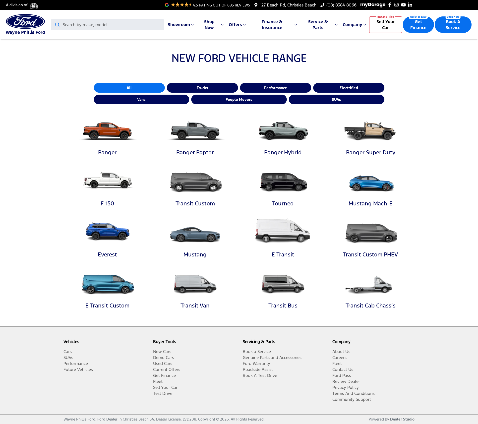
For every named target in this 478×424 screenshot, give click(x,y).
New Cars (162, 351)
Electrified (349, 87)
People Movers (239, 99)
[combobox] (107, 24)
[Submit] (57, 24)
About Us (341, 351)
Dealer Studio (402, 419)
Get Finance (418, 24)
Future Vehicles (78, 369)
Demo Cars (163, 357)
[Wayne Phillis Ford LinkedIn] (411, 4)
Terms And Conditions (353, 393)
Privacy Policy (345, 387)
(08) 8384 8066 (341, 5)
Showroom (179, 24)
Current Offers (166, 369)
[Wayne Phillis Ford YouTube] (404, 4)
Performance (275, 87)
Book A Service (453, 24)
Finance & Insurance (272, 24)
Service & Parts (318, 24)
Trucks (202, 87)
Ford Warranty (256, 363)
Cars (67, 351)
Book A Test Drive (260, 375)
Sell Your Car (385, 24)
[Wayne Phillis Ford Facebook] (390, 4)
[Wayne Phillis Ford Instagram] (397, 4)
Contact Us (342, 369)
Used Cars (162, 363)
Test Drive (162, 393)
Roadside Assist (258, 369)
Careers (339, 357)
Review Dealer (346, 381)
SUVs (336, 99)
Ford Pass (341, 375)
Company (352, 24)
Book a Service (257, 351)
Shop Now (209, 24)
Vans (141, 99)
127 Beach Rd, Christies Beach (288, 5)
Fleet (158, 381)
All (129, 87)
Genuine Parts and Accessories (272, 357)
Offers (235, 24)
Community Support (351, 399)
